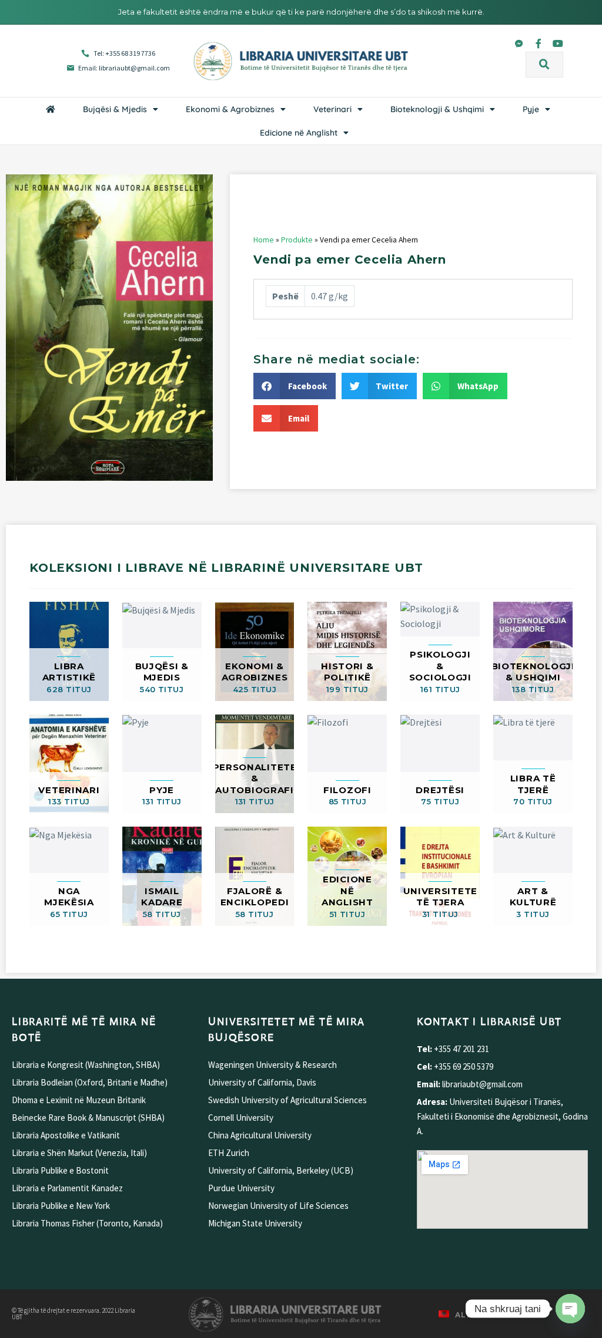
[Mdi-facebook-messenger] (519, 43)
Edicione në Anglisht (298, 132)
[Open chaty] (570, 1308)
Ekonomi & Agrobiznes (230, 109)
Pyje (531, 109)
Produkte (297, 240)
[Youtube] (558, 43)
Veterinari (332, 109)
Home (263, 240)
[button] (544, 64)
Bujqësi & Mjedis (115, 109)
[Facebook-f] (538, 43)
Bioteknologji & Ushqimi (437, 109)
